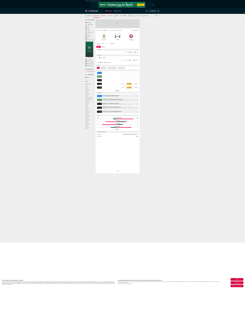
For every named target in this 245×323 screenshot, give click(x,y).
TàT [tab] (106, 43)
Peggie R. (110, 62)
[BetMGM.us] (99, 80)
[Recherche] (147, 11)
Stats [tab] (103, 46)
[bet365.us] (99, 77)
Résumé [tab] (98, 46)
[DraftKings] (99, 84)
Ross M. (126, 52)
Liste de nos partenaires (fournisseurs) (125, 283)
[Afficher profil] (104, 36)
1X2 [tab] (98, 67)
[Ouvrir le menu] (158, 11)
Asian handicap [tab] (121, 67)
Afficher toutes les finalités (237, 285)
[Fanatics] (99, 88)
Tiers (13, 284)
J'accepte (237, 279)
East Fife (104, 39)
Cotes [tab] (103, 43)
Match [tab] (98, 43)
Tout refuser (237, 282)
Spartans (131, 39)
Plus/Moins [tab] (103, 67)
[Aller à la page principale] (93, 11)
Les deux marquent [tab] (112, 67)
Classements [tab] (112, 43)
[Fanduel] (99, 73)
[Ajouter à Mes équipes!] (99, 36)
